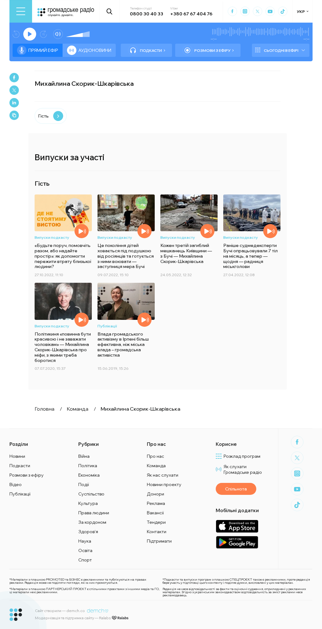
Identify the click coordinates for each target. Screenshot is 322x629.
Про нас (155, 456)
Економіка (89, 475)
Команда (156, 465)
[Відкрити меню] (20, 11)
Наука (84, 541)
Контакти (156, 531)
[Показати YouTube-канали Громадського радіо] (270, 11)
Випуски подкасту (52, 237)
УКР (301, 11)
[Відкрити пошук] (109, 11)
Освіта (85, 550)
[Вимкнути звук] (58, 34)
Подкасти (151, 50)
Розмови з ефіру (212, 50)
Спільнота (236, 489)
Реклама (156, 503)
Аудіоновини (94, 50)
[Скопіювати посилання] (14, 115)
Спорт (85, 560)
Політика (87, 465)
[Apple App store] (237, 526)
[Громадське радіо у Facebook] (232, 11)
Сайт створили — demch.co (60, 610)
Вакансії (155, 513)
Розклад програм (242, 456)
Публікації (107, 326)
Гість (43, 116)
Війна (84, 456)
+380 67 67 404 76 (191, 14)
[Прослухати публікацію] (144, 320)
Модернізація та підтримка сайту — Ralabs (73, 617)
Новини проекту (164, 484)
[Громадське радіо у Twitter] (257, 11)
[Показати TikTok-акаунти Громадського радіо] (282, 11)
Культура (88, 503)
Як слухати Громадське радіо (243, 469)
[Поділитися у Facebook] (14, 77)
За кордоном (92, 522)
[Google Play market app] (237, 542)
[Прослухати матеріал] (82, 231)
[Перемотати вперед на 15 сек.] (43, 34)
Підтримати (159, 541)
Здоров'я (88, 531)
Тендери (156, 522)
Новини (17, 456)
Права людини (93, 513)
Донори (155, 494)
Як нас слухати (162, 475)
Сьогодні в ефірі (281, 50)
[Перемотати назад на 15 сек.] (16, 34)
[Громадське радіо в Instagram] (245, 11)
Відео (15, 484)
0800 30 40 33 (146, 14)
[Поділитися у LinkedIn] (14, 102)
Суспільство (91, 494)
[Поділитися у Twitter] (14, 90)
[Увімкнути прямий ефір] (29, 34)
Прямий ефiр (43, 50)
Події (83, 484)
